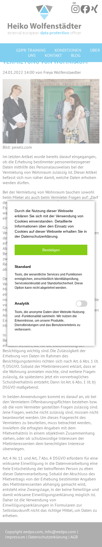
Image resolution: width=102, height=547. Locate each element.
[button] (51, 250)
